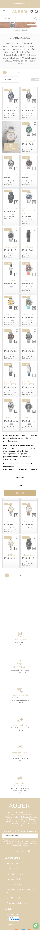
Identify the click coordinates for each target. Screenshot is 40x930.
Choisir (20, 485)
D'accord (20, 493)
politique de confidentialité (24, 469)
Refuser (20, 478)
